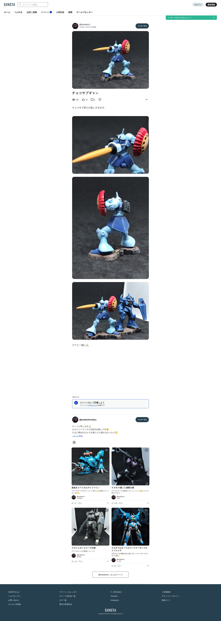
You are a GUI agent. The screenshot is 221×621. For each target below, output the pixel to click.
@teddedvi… (85, 24)
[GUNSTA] (9, 4)
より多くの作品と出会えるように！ (180, 18)
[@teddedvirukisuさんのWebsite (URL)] (74, 442)
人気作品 (60, 12)
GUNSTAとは (13, 592)
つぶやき (18, 12)
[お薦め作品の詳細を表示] (146, 99)
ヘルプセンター (86, 12)
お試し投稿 (32, 12)
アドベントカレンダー (68, 592)
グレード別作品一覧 (67, 596)
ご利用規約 (166, 592)
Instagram (114, 600)
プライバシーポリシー (171, 596)
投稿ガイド (166, 600)
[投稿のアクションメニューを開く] (107, 503)
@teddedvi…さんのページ (110, 574)
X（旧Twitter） (116, 592)
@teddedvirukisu (87, 419)
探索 (70, 12)
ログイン (198, 4)
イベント (46, 12)
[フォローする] (142, 26)
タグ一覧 (63, 600)
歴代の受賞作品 (65, 604)
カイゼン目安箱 (14, 604)
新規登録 (211, 4)
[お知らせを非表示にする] (214, 18)
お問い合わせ (13, 600)
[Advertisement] (110, 369)
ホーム (7, 12)
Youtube (113, 596)
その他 (81, 27)
